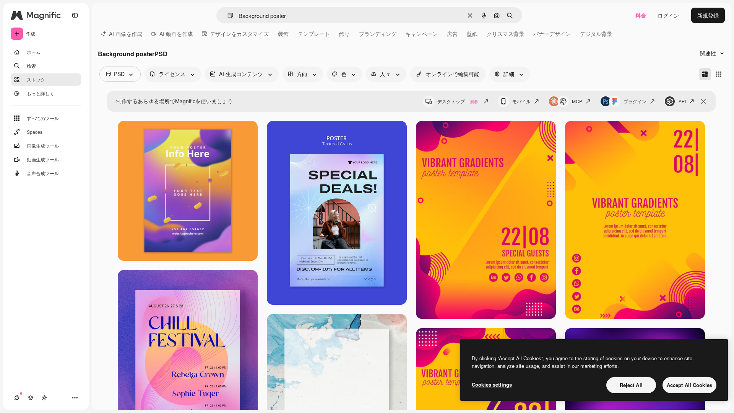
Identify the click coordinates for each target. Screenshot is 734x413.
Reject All (631, 385)
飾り (344, 33)
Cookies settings (492, 384)
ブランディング (377, 33)
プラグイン (635, 101)
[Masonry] (705, 74)
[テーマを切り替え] (44, 398)
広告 (452, 33)
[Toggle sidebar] (75, 15)
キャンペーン (422, 33)
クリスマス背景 (505, 33)
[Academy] (30, 398)
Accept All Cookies (689, 385)
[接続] (17, 398)
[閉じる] (703, 101)
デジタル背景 (596, 33)
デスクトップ (457, 101)
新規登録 (708, 15)
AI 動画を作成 (176, 33)
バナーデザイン (552, 33)
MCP (577, 101)
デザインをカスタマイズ (239, 33)
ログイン (668, 15)
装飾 (283, 33)
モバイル (521, 101)
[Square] (719, 74)
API (682, 101)
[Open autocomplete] (227, 15)
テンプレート (314, 33)
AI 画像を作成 (125, 33)
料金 (640, 15)
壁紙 (472, 33)
